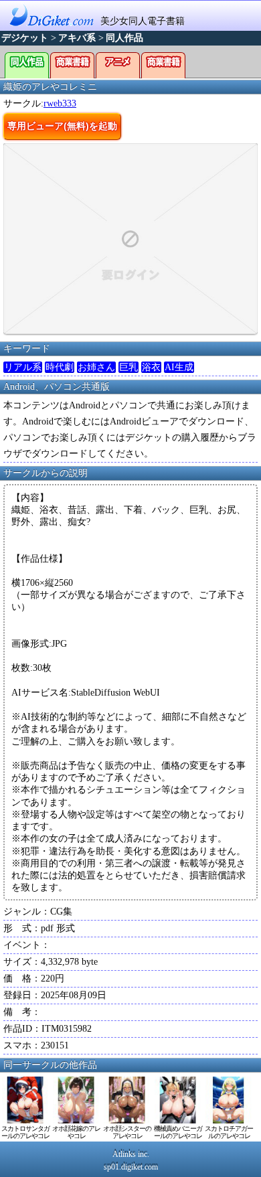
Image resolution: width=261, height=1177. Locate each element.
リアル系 (22, 367)
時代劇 (60, 367)
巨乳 (128, 367)
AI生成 (179, 367)
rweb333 (60, 103)
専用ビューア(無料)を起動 (62, 126)
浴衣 (151, 367)
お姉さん (96, 367)
